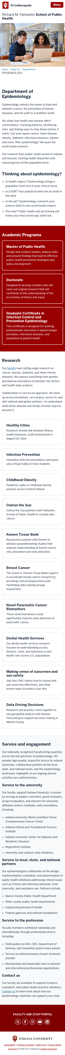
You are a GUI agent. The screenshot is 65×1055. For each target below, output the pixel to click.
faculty (11, 368)
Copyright (12, 1049)
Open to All (41, 1045)
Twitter (18, 1022)
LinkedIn (47, 1022)
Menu (57, 5)
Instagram (33, 1022)
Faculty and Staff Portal (32, 1014)
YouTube (40, 1022)
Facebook (25, 1022)
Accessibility (9, 1045)
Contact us (8, 991)
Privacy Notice (54, 1045)
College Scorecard (25, 1045)
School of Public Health (32, 16)
